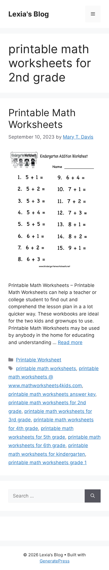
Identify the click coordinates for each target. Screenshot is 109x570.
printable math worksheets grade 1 (47, 462)
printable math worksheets (46, 368)
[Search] (93, 496)
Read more (70, 342)
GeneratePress (55, 561)
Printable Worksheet (38, 360)
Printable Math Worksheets (42, 118)
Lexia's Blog (28, 14)
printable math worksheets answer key (51, 394)
